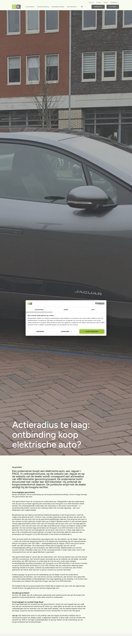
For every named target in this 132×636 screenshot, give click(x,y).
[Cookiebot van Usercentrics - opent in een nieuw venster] (96, 303)
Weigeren (40, 331)
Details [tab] (66, 309)
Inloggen (112, 7)
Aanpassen (65, 331)
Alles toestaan (92, 331)
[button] (118, 2)
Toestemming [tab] (39, 309)
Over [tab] (92, 309)
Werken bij (98, 7)
